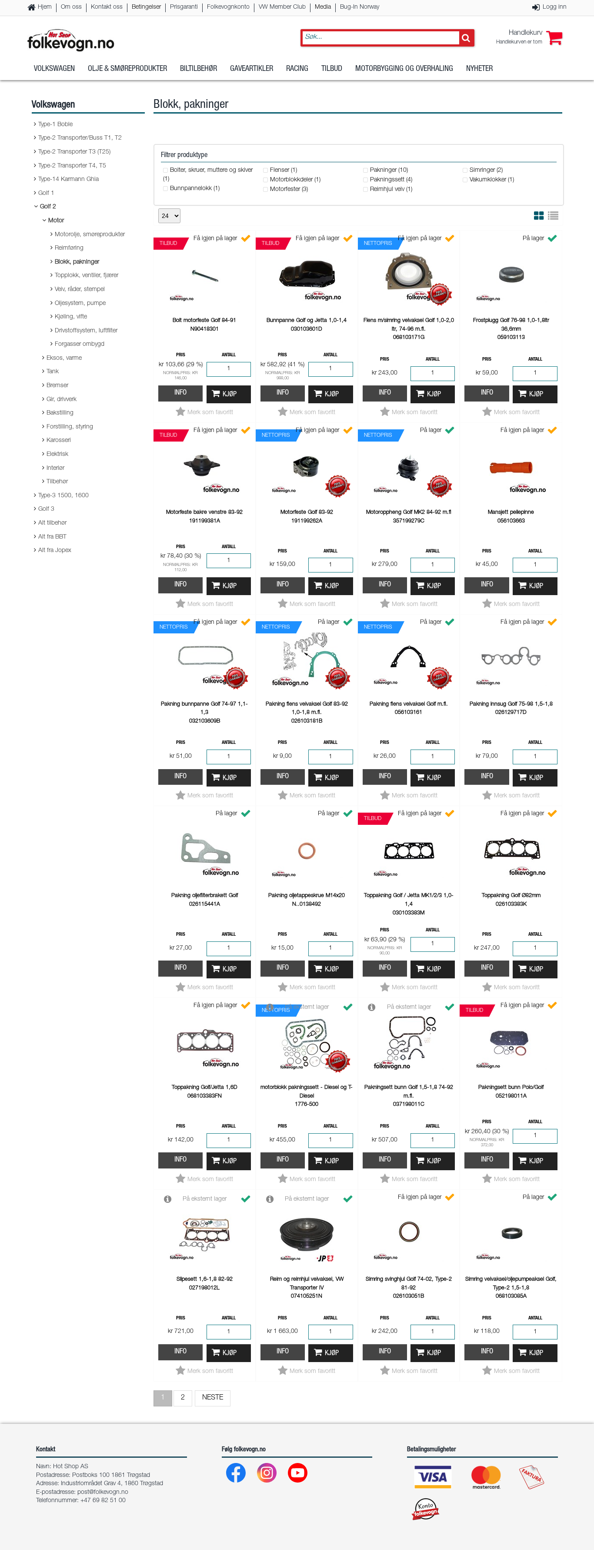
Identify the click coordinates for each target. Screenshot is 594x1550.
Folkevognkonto (228, 7)
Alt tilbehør (52, 523)
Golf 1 (46, 194)
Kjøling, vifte (71, 317)
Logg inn (555, 7)
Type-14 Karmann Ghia (68, 180)
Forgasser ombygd (79, 344)
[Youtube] (298, 1475)
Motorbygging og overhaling (404, 69)
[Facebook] (236, 1475)
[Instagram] (267, 1475)
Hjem (45, 7)
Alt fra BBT (52, 537)
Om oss (71, 7)
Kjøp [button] (230, 394)
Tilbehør (57, 482)
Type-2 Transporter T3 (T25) (74, 152)
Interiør (55, 468)
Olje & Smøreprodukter (127, 69)
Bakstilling (60, 413)
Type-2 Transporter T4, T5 (72, 166)
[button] (529, 38)
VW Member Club (282, 7)
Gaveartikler (251, 69)
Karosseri (59, 441)
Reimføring (69, 248)
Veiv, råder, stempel (80, 290)
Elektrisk (57, 455)
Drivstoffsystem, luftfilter (86, 331)
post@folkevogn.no (102, 1493)
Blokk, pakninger (77, 262)
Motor (56, 221)
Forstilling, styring (70, 427)
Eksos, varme (64, 358)
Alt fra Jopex (54, 551)
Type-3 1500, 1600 (63, 496)
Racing (297, 69)
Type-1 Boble (55, 125)
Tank (53, 372)
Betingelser (146, 7)
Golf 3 (46, 509)
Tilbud (331, 69)
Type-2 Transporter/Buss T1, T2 (80, 138)
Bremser (57, 386)
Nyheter (479, 69)
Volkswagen (54, 69)
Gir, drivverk (62, 400)
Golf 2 (48, 207)
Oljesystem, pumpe (80, 304)
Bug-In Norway (359, 7)
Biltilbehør (198, 69)
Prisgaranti (184, 7)
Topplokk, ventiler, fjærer (86, 276)
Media (323, 7)
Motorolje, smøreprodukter (90, 235)
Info (180, 393)
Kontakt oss (107, 7)
